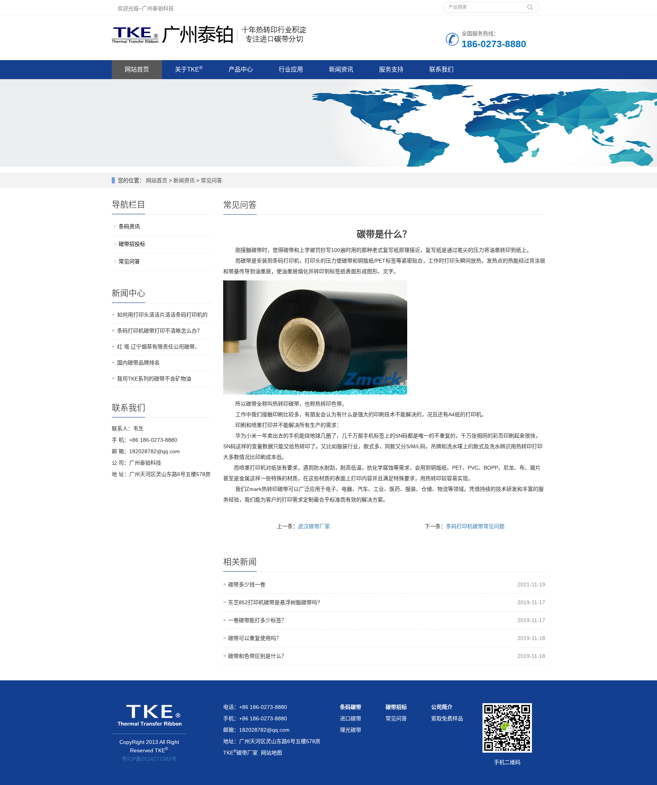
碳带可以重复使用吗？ (254, 638)
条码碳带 (350, 707)
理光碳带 (350, 730)
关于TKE (189, 69)
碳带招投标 (132, 244)
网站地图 (271, 753)
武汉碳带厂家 (314, 526)
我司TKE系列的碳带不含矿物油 (154, 379)
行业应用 (291, 69)
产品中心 (241, 69)
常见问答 (210, 180)
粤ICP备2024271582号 (149, 759)
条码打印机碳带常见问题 (475, 526)
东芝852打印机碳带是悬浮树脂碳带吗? (274, 602)
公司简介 (441, 707)
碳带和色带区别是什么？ (257, 656)
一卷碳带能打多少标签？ (257, 620)
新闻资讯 (341, 69)
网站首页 (137, 69)
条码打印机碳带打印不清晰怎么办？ (159, 331)
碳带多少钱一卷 (246, 584)
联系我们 (441, 69)
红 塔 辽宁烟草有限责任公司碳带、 (158, 347)
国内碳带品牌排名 (138, 363)
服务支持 (391, 69)
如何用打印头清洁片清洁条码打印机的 (162, 315)
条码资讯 (129, 226)
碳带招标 (396, 707)
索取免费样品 (447, 718)
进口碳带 (350, 718)
